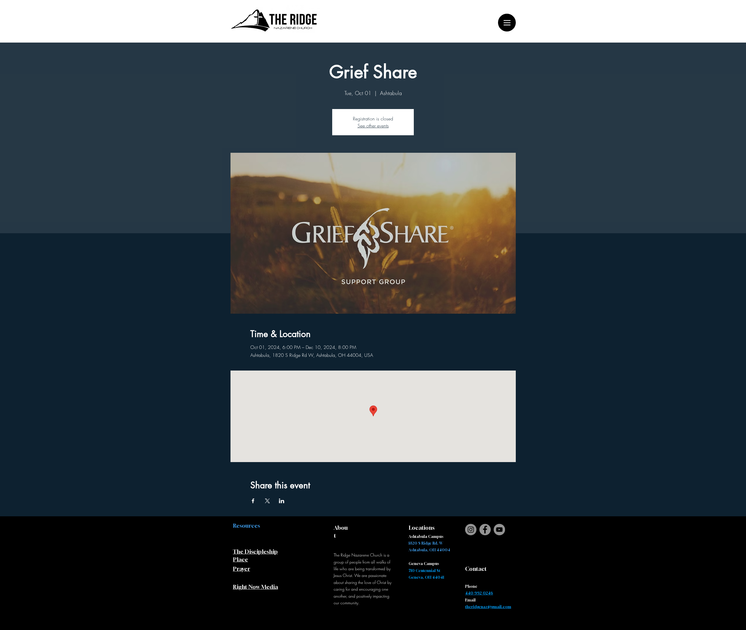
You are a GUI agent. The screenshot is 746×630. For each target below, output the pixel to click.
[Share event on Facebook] (253, 501)
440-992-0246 (479, 593)
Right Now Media (255, 586)
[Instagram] (470, 529)
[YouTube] (499, 529)
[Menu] (507, 22)
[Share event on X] (267, 501)
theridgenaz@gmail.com (488, 606)
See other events (373, 125)
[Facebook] (485, 529)
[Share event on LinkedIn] (281, 501)
